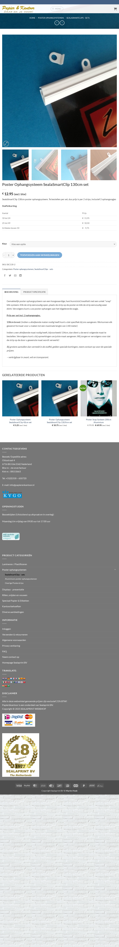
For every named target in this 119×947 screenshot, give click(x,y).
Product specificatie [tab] (34, 292)
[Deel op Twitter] (10, 275)
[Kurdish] (3, 686)
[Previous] (8, 91)
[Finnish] (11, 682)
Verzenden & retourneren (15, 634)
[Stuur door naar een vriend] (15, 275)
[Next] (110, 91)
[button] (57, 9)
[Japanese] (21, 682)
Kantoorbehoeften (11, 606)
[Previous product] (62, 22)
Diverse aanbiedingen (13, 612)
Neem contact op (10, 656)
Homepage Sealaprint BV (14, 662)
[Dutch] (3, 679)
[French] (14, 679)
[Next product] (57, 22)
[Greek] (16, 682)
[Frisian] (6, 679)
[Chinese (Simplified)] (6, 686)
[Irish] (19, 679)
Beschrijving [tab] (11, 292)
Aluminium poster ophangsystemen (21, 579)
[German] (8, 679)
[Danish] (6, 682)
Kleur (4, 244)
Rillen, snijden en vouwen (14, 595)
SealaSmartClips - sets (78, 18)
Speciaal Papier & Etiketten (15, 600)
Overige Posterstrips (14, 583)
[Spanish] (24, 679)
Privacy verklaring (11, 645)
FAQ (4, 651)
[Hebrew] (19, 682)
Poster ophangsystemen (51, 18)
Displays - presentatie (13, 589)
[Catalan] (21, 679)
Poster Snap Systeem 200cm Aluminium (98, 421)
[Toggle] (115, 569)
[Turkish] (24, 682)
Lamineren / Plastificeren (14, 564)
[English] (16, 679)
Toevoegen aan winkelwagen (39, 255)
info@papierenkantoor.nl (22, 485)
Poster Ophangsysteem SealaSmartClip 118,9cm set (59, 421)
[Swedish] (14, 682)
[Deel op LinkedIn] (20, 275)
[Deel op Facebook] (4, 275)
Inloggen (6, 628)
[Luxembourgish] (11, 679)
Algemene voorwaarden (14, 640)
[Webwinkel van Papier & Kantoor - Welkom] (25, 8)
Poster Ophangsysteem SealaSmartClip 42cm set (20, 421)
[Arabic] (8, 686)
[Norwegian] (8, 682)
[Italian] (3, 682)
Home (32, 18)
